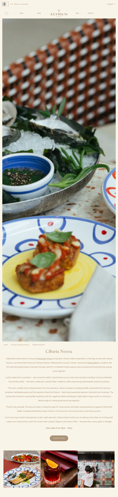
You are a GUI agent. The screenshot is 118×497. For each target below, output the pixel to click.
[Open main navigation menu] (6, 13)
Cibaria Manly (93, 362)
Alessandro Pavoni (45, 358)
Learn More (59, 438)
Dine (39, 13)
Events (91, 13)
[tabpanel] (59, 179)
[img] (59, 13)
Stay (21, 13)
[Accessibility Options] (5, 4)
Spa (77, 13)
